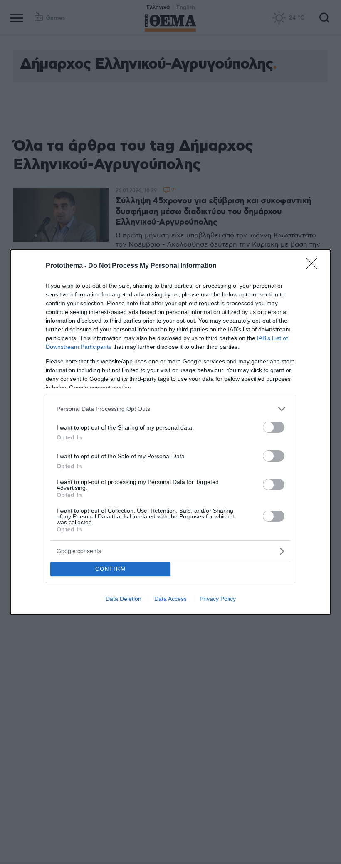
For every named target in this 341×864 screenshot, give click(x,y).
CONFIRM (110, 569)
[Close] (314, 266)
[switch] (273, 427)
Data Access (170, 598)
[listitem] (170, 409)
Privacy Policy (218, 598)
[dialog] (170, 432)
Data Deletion (123, 598)
